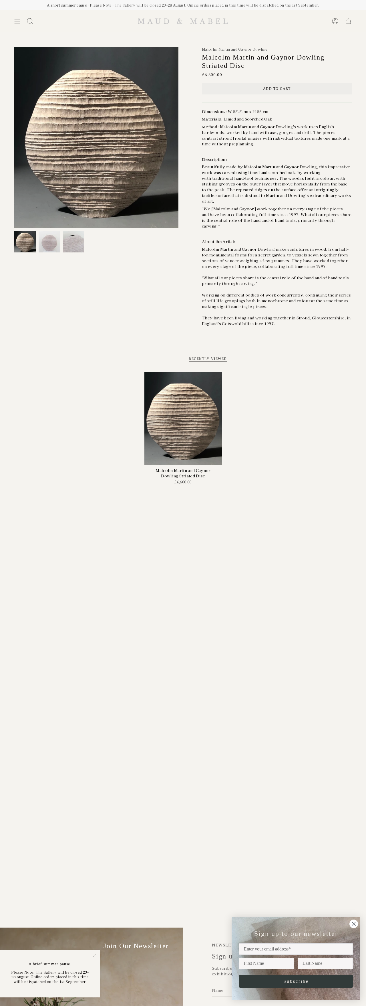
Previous (14, 137)
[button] (30, 21)
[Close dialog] (353, 924)
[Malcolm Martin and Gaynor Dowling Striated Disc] (183, 418)
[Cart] (348, 21)
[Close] (94, 956)
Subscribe (296, 981)
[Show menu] (17, 21)
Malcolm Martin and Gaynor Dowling (234, 49)
